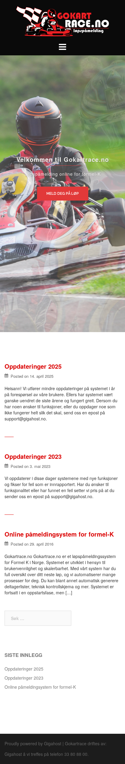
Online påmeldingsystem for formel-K (59, 534)
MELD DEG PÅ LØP (62, 193)
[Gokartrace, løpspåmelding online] (62, 21)
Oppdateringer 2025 (33, 366)
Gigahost (13, 754)
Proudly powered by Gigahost (33, 743)
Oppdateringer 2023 (33, 456)
